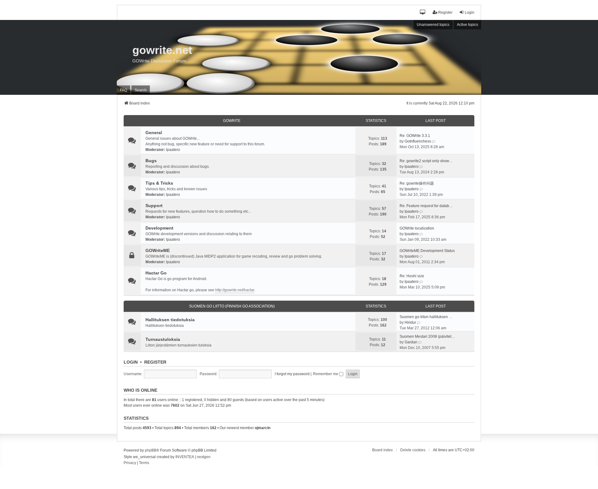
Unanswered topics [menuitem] (433, 24)
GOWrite (231, 121)
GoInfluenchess (418, 141)
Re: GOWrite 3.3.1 (415, 135)
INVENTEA (184, 457)
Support (154, 205)
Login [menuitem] (469, 12)
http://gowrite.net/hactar (234, 290)
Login (131, 362)
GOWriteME (157, 250)
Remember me (326, 374)
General (153, 132)
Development (159, 227)
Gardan (411, 342)
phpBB (150, 450)
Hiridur (410, 322)
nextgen (204, 457)
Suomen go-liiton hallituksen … (426, 317)
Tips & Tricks (159, 183)
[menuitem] (130, 463)
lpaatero (173, 150)
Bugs (151, 160)
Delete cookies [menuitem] (412, 450)
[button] (423, 13)
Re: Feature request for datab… (426, 206)
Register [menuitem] (445, 12)
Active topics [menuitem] (467, 24)
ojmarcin (262, 428)
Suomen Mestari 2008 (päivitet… (427, 336)
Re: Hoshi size (412, 276)
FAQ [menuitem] (123, 90)
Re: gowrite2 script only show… (426, 161)
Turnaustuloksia (162, 339)
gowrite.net (162, 50)
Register (155, 362)
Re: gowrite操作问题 (417, 183)
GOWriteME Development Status (427, 251)
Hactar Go (156, 272)
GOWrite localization (417, 228)
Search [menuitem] (141, 90)
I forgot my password (292, 374)
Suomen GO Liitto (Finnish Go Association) (232, 306)
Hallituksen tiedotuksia (170, 319)
